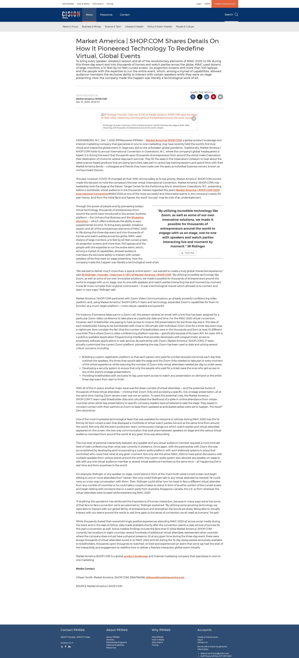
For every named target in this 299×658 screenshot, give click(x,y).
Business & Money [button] (91, 26)
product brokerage (136, 556)
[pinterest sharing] (213, 97)
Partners (110, 640)
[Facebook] (65, 646)
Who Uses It (98, 4)
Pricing (110, 4)
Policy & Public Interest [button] (159, 26)
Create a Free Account (225, 4)
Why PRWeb (68, 4)
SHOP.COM (175, 140)
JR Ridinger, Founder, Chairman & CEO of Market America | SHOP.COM (126, 274)
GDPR (207, 4)
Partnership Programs (116, 642)
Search (229, 14)
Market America (156, 140)
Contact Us (66, 643)
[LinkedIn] (69, 646)
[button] (149, 116)
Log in (200, 640)
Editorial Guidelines (115, 645)
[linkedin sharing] (206, 97)
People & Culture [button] (185, 26)
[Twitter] (62, 646)
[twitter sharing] (199, 97)
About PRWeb (112, 637)
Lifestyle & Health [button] (134, 26)
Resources (106, 14)
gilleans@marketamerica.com (165, 577)
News (89, 14)
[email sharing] (220, 97)
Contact (125, 14)
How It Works (83, 4)
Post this (189, 253)
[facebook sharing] (193, 97)
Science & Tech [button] (113, 26)
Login (198, 4)
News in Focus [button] (70, 26)
